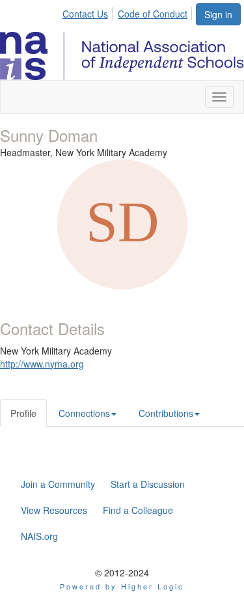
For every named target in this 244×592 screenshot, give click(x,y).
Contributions (166, 413)
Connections (84, 413)
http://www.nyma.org (42, 363)
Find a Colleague (138, 510)
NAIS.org (39, 536)
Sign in (218, 14)
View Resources (54, 510)
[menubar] (128, 11)
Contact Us (85, 13)
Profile (23, 413)
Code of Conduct (152, 13)
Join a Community (58, 484)
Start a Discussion (148, 484)
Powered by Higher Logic (122, 586)
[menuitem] (88, 11)
